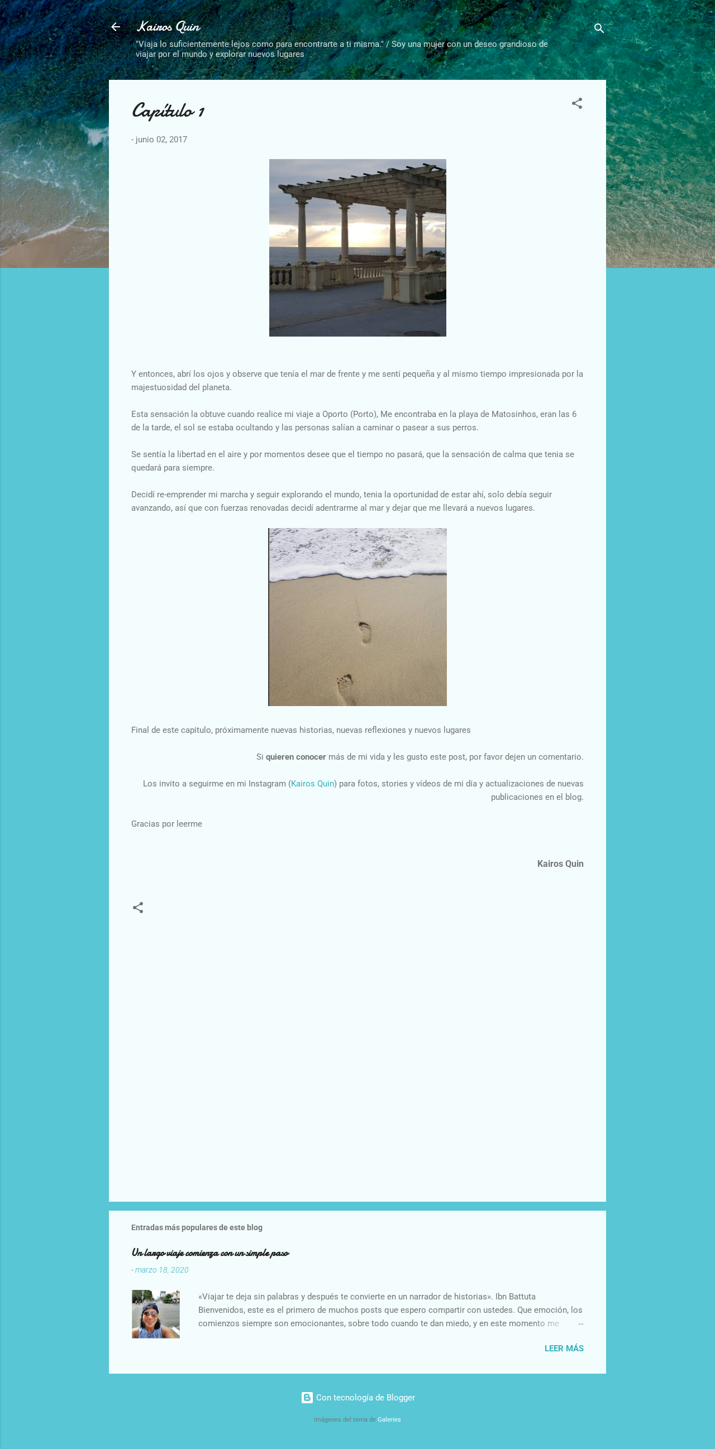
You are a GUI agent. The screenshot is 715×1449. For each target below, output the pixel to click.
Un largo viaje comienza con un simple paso (209, 1253)
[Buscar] (599, 30)
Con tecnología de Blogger (364, 1398)
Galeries (389, 1419)
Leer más (564, 1349)
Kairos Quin (167, 26)
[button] (577, 105)
